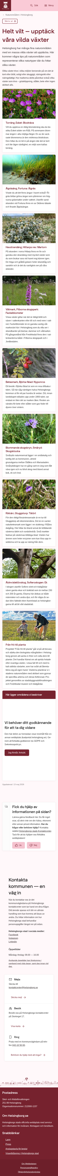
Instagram (13, 938)
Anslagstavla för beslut (16, 1149)
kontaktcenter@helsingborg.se (23, 987)
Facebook (13, 935)
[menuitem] (10, 22)
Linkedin (13, 942)
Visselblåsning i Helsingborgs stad (22, 1153)
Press (8, 1144)
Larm (8, 1140)
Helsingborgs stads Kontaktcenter (35, 831)
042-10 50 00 (18, 1045)
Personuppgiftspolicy (29, 1168)
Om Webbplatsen (29, 1164)
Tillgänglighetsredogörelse (29, 1172)
